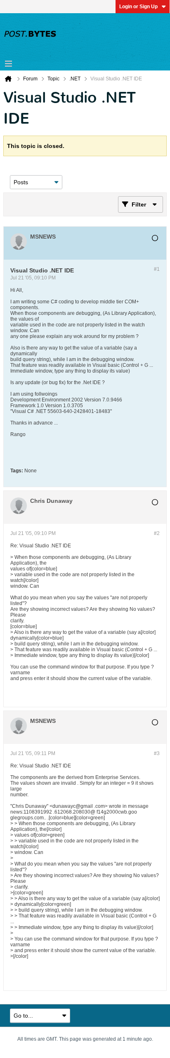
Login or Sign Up (138, 6)
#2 (157, 533)
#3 (157, 753)
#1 (157, 269)
